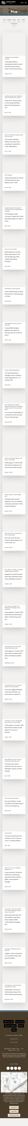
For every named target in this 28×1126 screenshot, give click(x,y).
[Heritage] (9, 21)
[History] (14, 21)
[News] (19, 21)
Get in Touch (20, 1022)
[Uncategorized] (14, 25)
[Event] (4, 21)
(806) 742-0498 (13, 1042)
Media (14, 1030)
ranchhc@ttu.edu (14, 1038)
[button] (24, 2)
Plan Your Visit (9, 1022)
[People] (23, 21)
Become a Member (10, 1026)
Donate (21, 1026)
